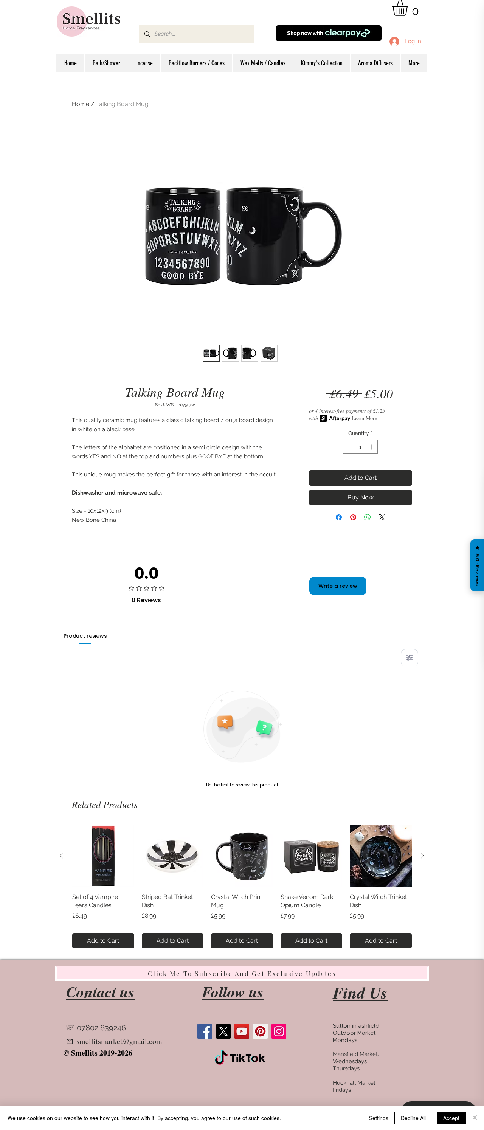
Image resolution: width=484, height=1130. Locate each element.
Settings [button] (378, 1118)
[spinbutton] (360, 446)
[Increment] (372, 446)
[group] (242, 887)
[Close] (474, 1118)
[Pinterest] (260, 1031)
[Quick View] (103, 856)
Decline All (413, 1118)
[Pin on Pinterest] (353, 517)
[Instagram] (278, 1031)
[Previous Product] (61, 855)
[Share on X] (381, 517)
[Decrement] (349, 446)
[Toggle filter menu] (409, 657)
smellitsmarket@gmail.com (119, 1041)
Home (80, 104)
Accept (451, 1118)
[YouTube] (241, 1031)
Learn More (364, 418)
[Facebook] (204, 1031)
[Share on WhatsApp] (367, 517)
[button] (409, 8)
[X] (223, 1031)
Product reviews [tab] (85, 636)
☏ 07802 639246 (95, 1027)
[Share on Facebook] (338, 517)
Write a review (337, 586)
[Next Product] (422, 855)
